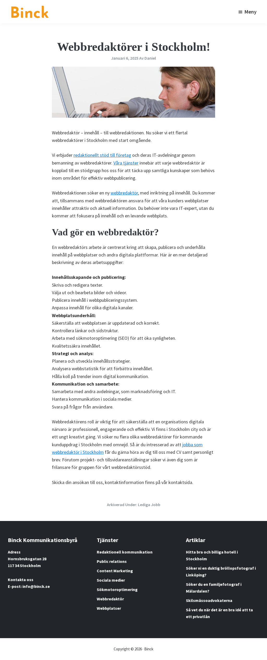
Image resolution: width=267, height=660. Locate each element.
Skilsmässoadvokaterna (209, 600)
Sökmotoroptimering (117, 589)
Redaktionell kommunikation (125, 552)
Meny (250, 11)
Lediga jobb (149, 504)
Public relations (112, 561)
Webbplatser (109, 608)
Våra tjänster (125, 163)
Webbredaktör (110, 598)
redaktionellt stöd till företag (102, 155)
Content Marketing (115, 570)
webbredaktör (124, 193)
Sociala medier (111, 580)
